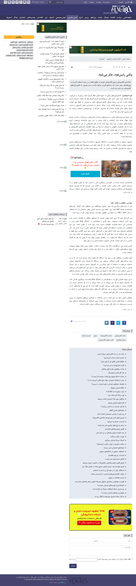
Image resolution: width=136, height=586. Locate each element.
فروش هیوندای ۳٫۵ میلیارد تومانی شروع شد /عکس (52, 55)
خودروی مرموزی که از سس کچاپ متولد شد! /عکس (50, 67)
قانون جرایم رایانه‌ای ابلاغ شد (114, 429)
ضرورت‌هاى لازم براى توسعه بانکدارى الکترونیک (108, 418)
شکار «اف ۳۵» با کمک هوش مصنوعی (51, 115)
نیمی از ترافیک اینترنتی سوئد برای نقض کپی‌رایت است (105, 380)
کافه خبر (40, 17)
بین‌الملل (93, 17)
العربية (121, 2)
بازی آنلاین (13, 42)
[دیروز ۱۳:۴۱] (61, 221)
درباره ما (98, 2)
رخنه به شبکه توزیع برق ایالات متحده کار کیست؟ (107, 376)
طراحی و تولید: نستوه (55, 582)
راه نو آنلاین (22, 42)
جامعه (100, 17)
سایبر (95, 335)
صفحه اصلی (127, 17)
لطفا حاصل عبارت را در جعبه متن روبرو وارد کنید (115, 559)
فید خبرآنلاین (28, 2)
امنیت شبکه (86, 335)
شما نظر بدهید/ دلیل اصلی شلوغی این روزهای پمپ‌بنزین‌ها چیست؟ (45, 221)
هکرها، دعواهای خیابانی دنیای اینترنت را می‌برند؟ (107, 384)
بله (9, 2)
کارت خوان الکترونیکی (106, 340)
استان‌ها (9, 17)
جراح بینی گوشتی (27, 47)
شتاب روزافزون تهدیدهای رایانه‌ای (113, 369)
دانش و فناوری (72, 17)
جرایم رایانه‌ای (121, 340)
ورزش (87, 17)
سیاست (119, 17)
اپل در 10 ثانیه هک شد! (116, 395)
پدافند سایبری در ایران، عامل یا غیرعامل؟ (110, 444)
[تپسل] (70, 47)
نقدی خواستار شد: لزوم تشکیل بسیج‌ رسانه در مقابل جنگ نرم (103, 466)
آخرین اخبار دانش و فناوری (55, 37)
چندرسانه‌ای (31, 17)
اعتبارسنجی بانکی (27, 53)
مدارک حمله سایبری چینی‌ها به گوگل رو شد (109, 496)
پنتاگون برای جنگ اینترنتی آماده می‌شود (111, 399)
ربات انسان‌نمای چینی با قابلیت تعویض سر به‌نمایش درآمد (51, 80)
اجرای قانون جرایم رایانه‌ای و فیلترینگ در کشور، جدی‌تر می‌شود (103, 463)
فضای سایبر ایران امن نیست (114, 459)
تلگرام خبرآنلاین (24, 2)
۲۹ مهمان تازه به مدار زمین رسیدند (52, 91)
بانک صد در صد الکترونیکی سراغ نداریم (111, 354)
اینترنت (101, 59)
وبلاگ (16, 17)
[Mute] (107, 175)
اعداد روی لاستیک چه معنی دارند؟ (52, 105)
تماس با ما (106, 2)
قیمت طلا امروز (15, 53)
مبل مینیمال (13, 45)
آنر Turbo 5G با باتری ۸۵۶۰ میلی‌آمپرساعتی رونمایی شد (54, 61)
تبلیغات (91, 2)
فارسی (127, 2)
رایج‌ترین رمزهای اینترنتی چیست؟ (113, 493)
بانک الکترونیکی (120, 335)
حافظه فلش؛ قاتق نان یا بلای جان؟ (112, 361)
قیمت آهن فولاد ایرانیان (24, 50)
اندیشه (51, 17)
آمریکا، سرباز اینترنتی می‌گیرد (114, 440)
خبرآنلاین (117, 10)
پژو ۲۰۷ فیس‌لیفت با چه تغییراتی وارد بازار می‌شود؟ (51, 110)
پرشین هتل (16, 47)
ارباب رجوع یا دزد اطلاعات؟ (115, 391)
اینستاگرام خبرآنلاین (20, 2)
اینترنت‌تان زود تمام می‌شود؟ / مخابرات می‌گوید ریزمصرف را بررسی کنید (51, 74)
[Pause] (104, 175)
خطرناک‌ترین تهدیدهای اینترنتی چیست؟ (110, 485)
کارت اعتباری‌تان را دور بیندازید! (113, 365)
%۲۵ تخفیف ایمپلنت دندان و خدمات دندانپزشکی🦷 (89, 513)
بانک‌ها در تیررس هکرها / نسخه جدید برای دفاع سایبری (51, 100)
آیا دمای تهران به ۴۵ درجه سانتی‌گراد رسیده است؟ (52, 86)
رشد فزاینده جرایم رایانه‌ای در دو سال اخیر (110, 433)
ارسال (73, 566)
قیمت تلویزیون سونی (26, 45)
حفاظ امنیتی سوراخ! (117, 388)
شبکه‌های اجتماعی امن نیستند (113, 448)
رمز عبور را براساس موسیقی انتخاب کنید (110, 414)
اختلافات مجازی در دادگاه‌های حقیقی (111, 451)
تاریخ (81, 17)
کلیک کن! (85, 174)
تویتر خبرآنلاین (17, 2)
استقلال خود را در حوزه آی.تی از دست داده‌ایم (108, 470)
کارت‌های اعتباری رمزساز (116, 403)
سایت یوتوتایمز (11, 55)
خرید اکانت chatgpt (26, 58)
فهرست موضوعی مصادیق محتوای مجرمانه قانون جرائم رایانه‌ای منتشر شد (99, 481)
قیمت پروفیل (21, 55)
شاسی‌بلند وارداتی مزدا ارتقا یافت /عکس (50, 95)
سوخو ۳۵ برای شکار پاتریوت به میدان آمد (51, 48)
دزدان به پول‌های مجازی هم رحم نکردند (110, 425)
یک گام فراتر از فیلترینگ (116, 373)
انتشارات (22, 17)
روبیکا (5, 2)
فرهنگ (106, 17)
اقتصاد (112, 17)
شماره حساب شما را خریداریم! (114, 358)
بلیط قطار (29, 55)
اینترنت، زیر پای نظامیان (116, 455)
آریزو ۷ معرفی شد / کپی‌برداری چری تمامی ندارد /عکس (52, 42)
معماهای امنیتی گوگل (116, 410)
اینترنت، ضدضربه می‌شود (115, 421)
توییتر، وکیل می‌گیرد (117, 436)
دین (46, 17)
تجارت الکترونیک (106, 335)
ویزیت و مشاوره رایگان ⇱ (89, 522)
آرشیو (85, 2)
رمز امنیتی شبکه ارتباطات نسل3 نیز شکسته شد (108, 489)
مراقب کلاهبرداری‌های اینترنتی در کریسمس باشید (107, 474)
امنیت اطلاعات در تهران (116, 478)
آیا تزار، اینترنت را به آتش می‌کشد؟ (112, 406)
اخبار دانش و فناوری (113, 59)
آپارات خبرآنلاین (13, 2)
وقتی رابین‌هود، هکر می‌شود (115, 74)
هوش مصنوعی (61, 17)
